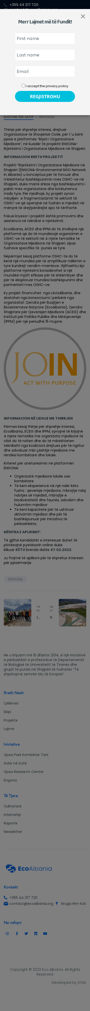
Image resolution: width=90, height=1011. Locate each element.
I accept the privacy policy (46, 86)
